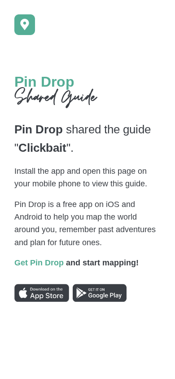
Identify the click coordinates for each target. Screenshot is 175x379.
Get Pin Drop (39, 262)
